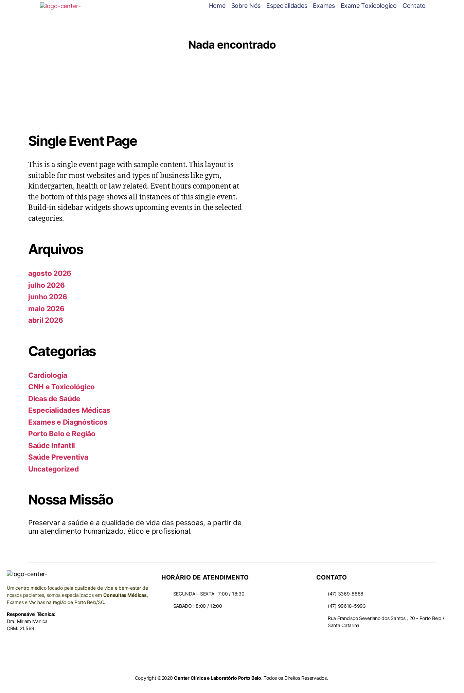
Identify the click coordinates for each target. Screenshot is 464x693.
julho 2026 (46, 285)
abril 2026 (45, 320)
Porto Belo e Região (61, 433)
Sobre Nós (246, 5)
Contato (414, 5)
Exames (324, 5)
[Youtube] (332, 639)
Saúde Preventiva (58, 457)
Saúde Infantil (51, 445)
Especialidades (286, 5)
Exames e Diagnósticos (67, 422)
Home (217, 5)
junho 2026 (47, 296)
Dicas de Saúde (54, 398)
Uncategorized (53, 469)
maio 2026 (46, 308)
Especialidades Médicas (69, 410)
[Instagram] (345, 639)
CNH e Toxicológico (61, 387)
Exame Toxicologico (369, 5)
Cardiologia (47, 375)
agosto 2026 (49, 273)
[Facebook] (319, 639)
